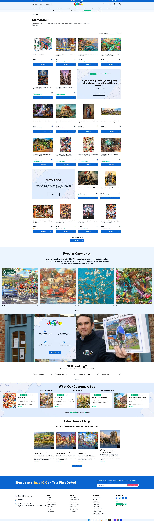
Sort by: (101, 33)
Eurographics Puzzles (74, 499)
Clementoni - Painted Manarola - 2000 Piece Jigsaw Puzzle (88, 55)
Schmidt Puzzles (73, 508)
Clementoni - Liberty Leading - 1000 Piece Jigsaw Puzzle (87, 188)
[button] (59, 8)
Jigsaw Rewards (50, 511)
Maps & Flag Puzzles (97, 509)
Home (33, 14)
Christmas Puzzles (97, 502)
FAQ (48, 501)
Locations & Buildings (97, 508)
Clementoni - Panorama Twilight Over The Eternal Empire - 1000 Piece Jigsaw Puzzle (110, 121)
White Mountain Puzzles (75, 509)
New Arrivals (73, 511)
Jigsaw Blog (49, 509)
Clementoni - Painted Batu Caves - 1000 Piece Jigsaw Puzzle (42, 155)
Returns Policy (50, 508)
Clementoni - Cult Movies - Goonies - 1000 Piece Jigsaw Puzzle (65, 222)
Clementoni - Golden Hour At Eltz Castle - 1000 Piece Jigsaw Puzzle (109, 188)
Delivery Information (51, 502)
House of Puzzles (74, 502)
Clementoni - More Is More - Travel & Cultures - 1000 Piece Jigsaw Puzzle (64, 155)
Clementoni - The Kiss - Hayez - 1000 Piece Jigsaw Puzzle (87, 121)
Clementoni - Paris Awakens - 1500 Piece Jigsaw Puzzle (65, 88)
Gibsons (72, 501)
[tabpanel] (20, 287)
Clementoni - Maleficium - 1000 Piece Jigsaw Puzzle (109, 155)
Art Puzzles (95, 499)
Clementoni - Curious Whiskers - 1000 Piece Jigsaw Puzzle (42, 222)
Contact (49, 499)
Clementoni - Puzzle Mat (38, 54)
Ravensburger (73, 506)
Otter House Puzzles (74, 504)
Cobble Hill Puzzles (74, 497)
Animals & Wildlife (97, 497)
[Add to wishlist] (52, 60)
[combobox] (42, 4)
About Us (49, 497)
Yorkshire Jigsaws (97, 515)
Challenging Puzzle (97, 501)
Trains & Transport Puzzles (98, 513)
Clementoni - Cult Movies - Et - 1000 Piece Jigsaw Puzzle (87, 222)
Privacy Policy (50, 506)
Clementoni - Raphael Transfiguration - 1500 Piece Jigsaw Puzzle (43, 88)
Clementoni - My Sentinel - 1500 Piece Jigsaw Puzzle (41, 121)
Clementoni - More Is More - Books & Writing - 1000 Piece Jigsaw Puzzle (88, 155)
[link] (99, 94)
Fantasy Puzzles (96, 506)
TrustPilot (68, 345)
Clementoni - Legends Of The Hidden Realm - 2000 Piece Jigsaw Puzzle (110, 55)
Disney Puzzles (96, 504)
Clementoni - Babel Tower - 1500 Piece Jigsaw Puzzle (64, 121)
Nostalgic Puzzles (97, 511)
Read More (36, 461)
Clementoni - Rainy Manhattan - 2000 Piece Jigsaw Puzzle (65, 55)
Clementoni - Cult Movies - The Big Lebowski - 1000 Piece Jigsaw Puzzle (111, 222)
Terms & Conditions (51, 504)
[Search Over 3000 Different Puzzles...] (52, 4)
